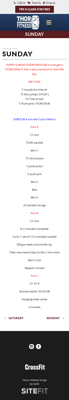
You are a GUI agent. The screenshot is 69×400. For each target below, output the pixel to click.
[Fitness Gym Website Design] (34, 391)
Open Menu (48, 22)
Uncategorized (9, 48)
